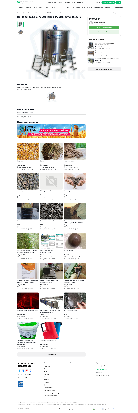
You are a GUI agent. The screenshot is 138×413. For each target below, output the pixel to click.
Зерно (35, 7)
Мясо (47, 7)
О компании (67, 2)
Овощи (61, 7)
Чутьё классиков (87, 7)
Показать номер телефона (104, 27)
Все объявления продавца (104, 69)
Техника (54, 7)
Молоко (41, 7)
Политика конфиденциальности (69, 409)
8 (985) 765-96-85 (24, 375)
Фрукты (67, 7)
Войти (118, 2)
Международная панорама (102, 7)
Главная (19, 13)
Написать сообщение (104, 32)
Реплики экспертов (118, 7)
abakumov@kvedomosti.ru (103, 375)
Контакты (97, 2)
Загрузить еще (51, 354)
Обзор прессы (76, 7)
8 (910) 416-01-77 (24, 377)
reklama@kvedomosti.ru (103, 366)
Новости (50, 2)
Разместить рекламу (108, 2)
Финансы (28, 7)
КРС (48, 13)
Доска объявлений (77, 2)
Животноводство (40, 13)
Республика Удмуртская (25, 112)
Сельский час (58, 2)
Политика (20, 7)
